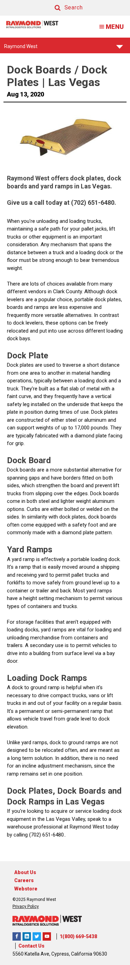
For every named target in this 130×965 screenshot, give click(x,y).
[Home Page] (32, 24)
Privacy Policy (25, 906)
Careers (24, 880)
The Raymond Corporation (47, 936)
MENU (115, 26)
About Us (25, 872)
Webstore (25, 889)
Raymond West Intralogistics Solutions (16, 936)
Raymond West (20, 48)
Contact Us (31, 946)
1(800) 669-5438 (78, 936)
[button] (62, 8)
